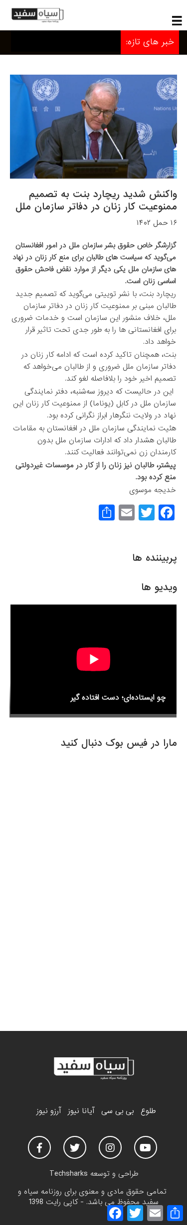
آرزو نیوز (48, 1111)
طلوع (148, 1111)
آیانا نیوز (81, 1111)
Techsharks (68, 1174)
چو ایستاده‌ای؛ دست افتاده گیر (118, 698)
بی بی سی (117, 1111)
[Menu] (177, 20)
